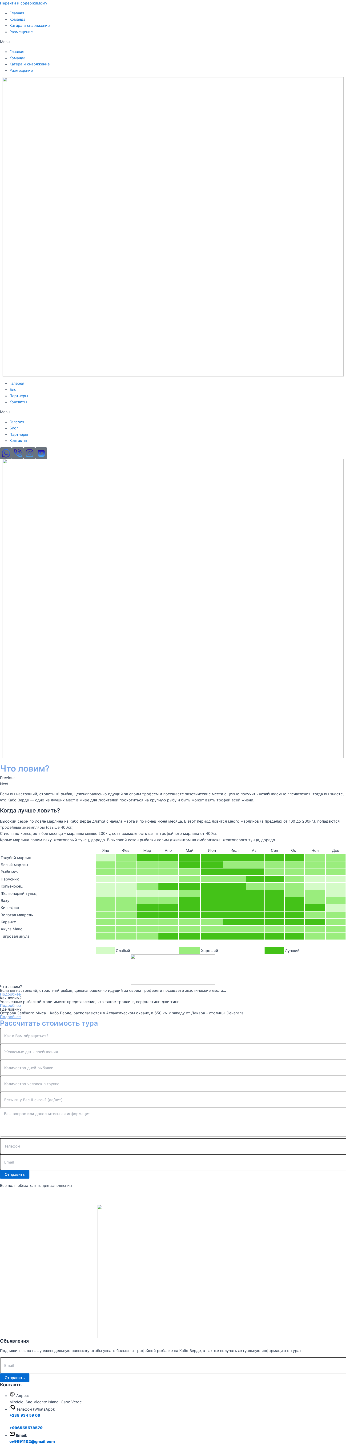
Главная (16, 13)
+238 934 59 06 (24, 1415)
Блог (13, 389)
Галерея (16, 383)
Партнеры (18, 395)
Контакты (18, 402)
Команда (17, 19)
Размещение (21, 31)
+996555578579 (26, 1427)
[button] (173, 42)
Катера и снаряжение (29, 25)
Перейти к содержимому (23, 3)
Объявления (14, 1341)
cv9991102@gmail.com (32, 1441)
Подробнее (10, 994)
